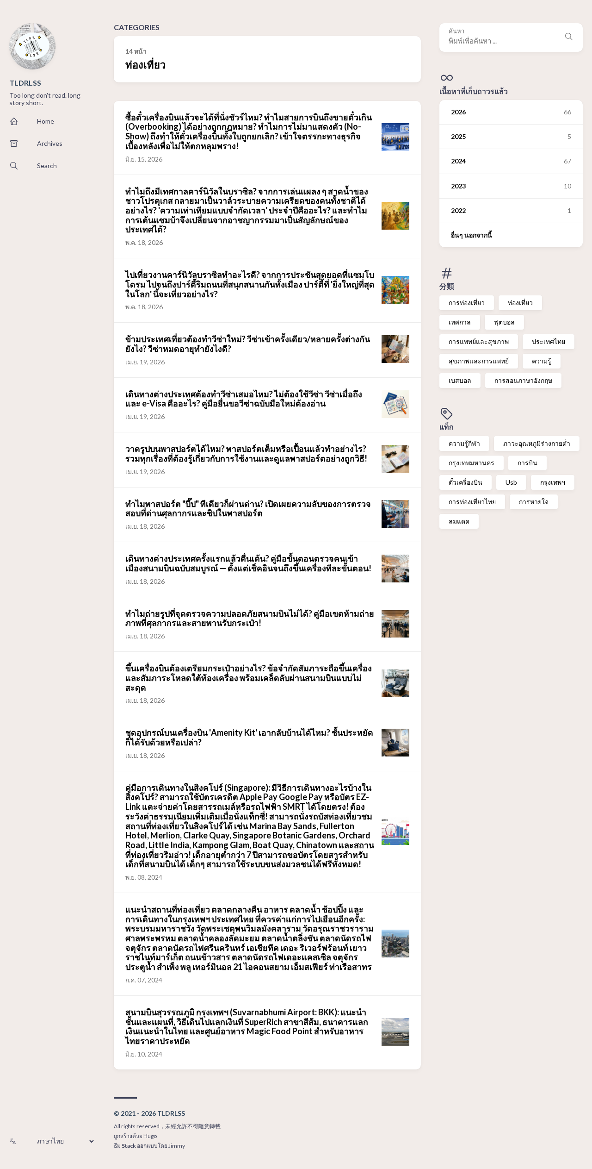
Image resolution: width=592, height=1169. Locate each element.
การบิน (527, 463)
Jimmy (176, 1145)
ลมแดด (459, 521)
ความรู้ (541, 361)
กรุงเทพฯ (552, 482)
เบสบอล (460, 380)
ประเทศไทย (548, 341)
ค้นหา (456, 31)
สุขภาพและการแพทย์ (479, 361)
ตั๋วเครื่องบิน (465, 482)
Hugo (150, 1135)
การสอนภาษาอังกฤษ (523, 380)
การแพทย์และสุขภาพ (479, 341)
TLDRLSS (25, 82)
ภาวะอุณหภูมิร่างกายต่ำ (536, 443)
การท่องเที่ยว (467, 302)
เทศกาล (460, 321)
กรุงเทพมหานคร (471, 463)
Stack (129, 1145)
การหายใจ (534, 502)
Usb (511, 482)
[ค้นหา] (569, 37)
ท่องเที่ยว (520, 302)
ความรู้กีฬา (464, 443)
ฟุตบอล (504, 321)
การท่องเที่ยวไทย (472, 502)
